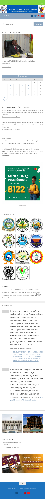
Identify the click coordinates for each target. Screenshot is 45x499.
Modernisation (30, 292)
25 (10, 94)
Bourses (4, 290)
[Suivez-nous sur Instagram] (39, 15)
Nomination (37, 292)
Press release (12, 295)
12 (16, 88)
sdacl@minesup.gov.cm (13, 442)
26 (16, 94)
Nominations (5, 295)
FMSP (19, 292)
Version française (15, 143)
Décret (33, 290)
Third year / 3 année (29, 400)
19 (16, 91)
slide (38, 294)
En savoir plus (6, 67)
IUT (25, 292)
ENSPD (37, 290)
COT (29, 290)
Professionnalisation (22, 295)
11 (10, 88)
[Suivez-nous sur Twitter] (35, 15)
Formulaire (6, 155)
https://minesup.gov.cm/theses (11, 117)
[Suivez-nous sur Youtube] (42, 15)
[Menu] (42, 2)
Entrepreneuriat (5, 292)
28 (28, 94)
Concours (17, 290)
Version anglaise (28, 143)
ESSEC (12, 292)
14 (28, 88)
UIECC (9, 297)
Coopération (25, 290)
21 (28, 91)
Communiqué (10, 290)
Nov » (8, 100)
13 (22, 88)
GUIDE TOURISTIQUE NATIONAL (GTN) (26, 361)
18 (10, 91)
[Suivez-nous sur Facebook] (32, 15)
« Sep (3, 100)
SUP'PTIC (4, 297)
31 (4, 97)
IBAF (23, 292)
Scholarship (30, 295)
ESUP (16, 292)
